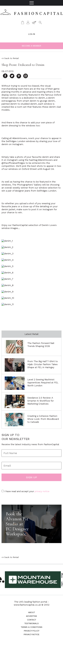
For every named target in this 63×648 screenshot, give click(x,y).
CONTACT (31, 620)
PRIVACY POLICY (31, 631)
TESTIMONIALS (31, 623)
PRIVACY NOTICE (31, 634)
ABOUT (31, 612)
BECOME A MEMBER (31, 46)
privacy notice (42, 491)
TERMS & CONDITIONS (31, 627)
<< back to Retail (10, 58)
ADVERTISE (31, 616)
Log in (31, 34)
